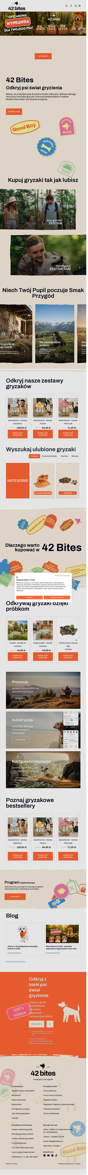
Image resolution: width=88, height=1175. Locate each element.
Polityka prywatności (62, 575)
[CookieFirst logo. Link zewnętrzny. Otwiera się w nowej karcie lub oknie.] (17, 577)
